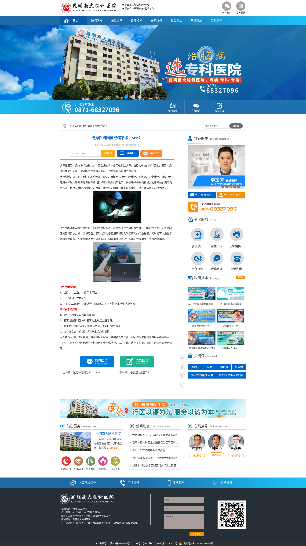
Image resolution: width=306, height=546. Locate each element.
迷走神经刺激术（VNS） (87, 372)
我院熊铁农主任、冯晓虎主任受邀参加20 (155, 435)
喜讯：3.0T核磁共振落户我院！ (150, 450)
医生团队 (116, 20)
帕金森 (224, 367)
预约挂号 (154, 153)
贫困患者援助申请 (202, 375)
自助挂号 (216, 20)
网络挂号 (131, 153)
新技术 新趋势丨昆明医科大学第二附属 (154, 465)
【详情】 (113, 447)
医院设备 (156, 20)
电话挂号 (133, 482)
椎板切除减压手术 (140, 372)
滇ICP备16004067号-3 (120, 543)
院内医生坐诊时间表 (231, 375)
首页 (75, 20)
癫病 (209, 367)
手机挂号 (179, 482)
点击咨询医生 (203, 195)
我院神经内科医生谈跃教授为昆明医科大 (155, 442)
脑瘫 (194, 367)
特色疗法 (100, 126)
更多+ (240, 277)
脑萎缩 (239, 367)
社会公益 (176, 20)
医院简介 (96, 20)
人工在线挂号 (87, 482)
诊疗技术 (136, 20)
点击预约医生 (232, 195)
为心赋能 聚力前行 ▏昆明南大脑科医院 (154, 458)
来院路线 (196, 20)
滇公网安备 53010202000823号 (197, 543)
